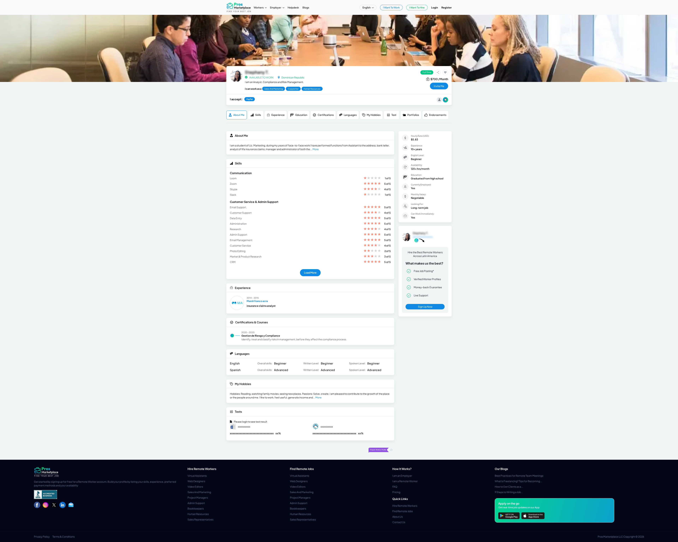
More (316, 149)
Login (434, 7)
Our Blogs (501, 469)
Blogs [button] (305, 7)
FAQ (394, 486)
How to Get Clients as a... (509, 486)
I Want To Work (391, 7)
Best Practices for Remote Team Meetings (519, 475)
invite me (439, 86)
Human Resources (198, 514)
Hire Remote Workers (202, 469)
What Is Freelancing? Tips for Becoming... (518, 481)
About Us (397, 516)
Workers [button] (259, 7)
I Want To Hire (417, 7)
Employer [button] (276, 7)
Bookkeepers (196, 508)
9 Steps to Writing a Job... (509, 492)
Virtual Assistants (197, 475)
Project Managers (198, 497)
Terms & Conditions (63, 536)
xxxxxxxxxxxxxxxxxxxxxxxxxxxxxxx (252, 433)
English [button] (366, 7)
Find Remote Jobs (302, 469)
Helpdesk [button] (293, 7)
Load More (310, 272)
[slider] (372, 178)
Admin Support (196, 503)
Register (446, 7)
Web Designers (196, 481)
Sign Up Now (425, 306)
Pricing (396, 492)
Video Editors (195, 486)
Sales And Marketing (199, 492)
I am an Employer (402, 475)
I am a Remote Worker (405, 481)
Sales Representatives (200, 519)
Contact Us (398, 522)
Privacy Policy (42, 536)
